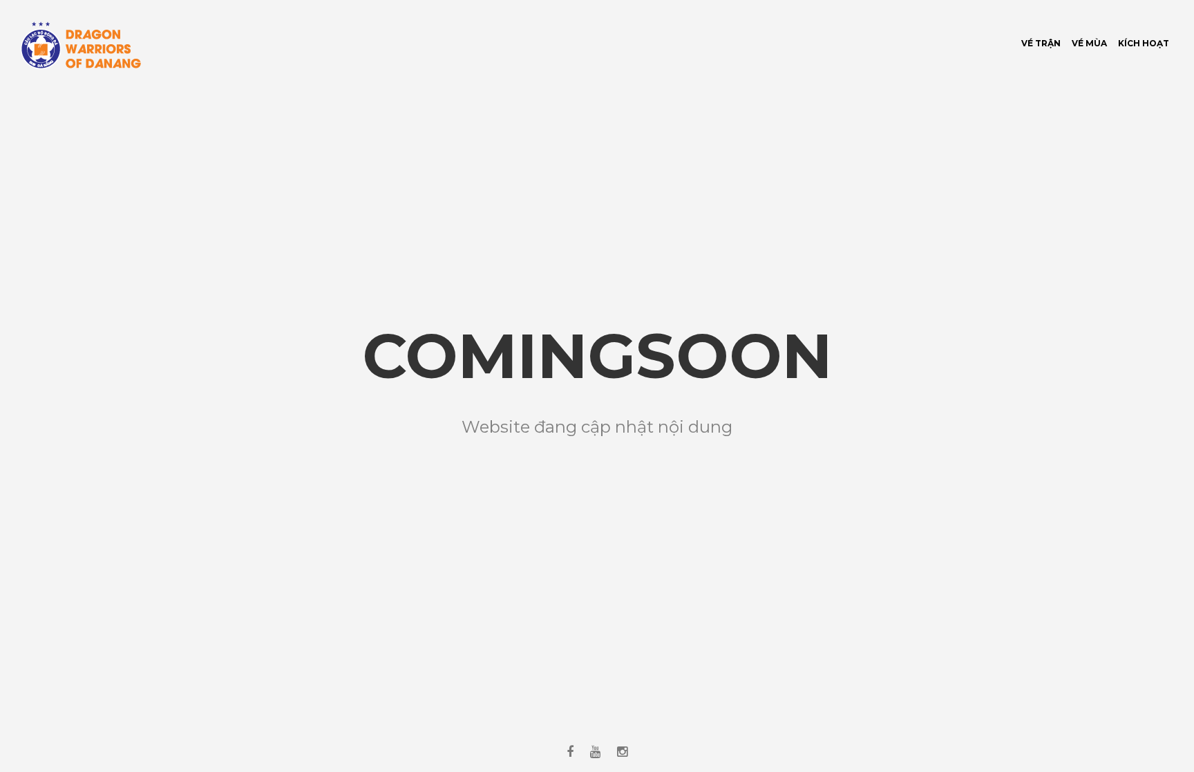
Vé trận (1041, 43)
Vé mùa (1089, 43)
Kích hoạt (1143, 43)
